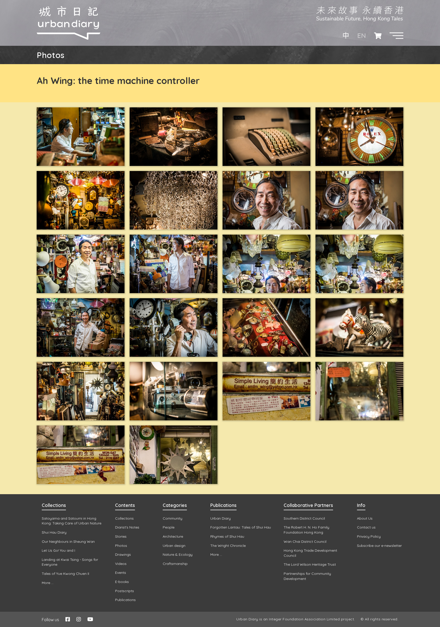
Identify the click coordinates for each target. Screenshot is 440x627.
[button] (396, 35)
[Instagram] (78, 619)
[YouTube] (90, 619)
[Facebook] (67, 619)
